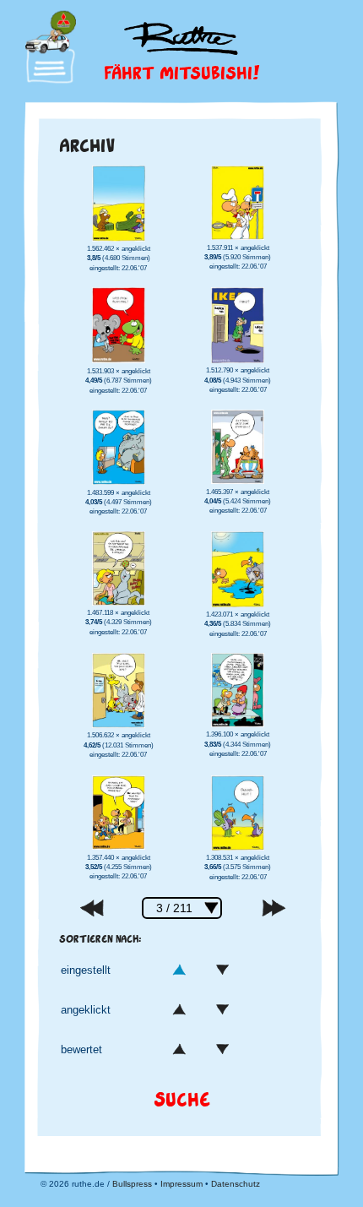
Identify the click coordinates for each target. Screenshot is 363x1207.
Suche (182, 1099)
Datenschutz (235, 1183)
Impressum (181, 1183)
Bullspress (132, 1183)
